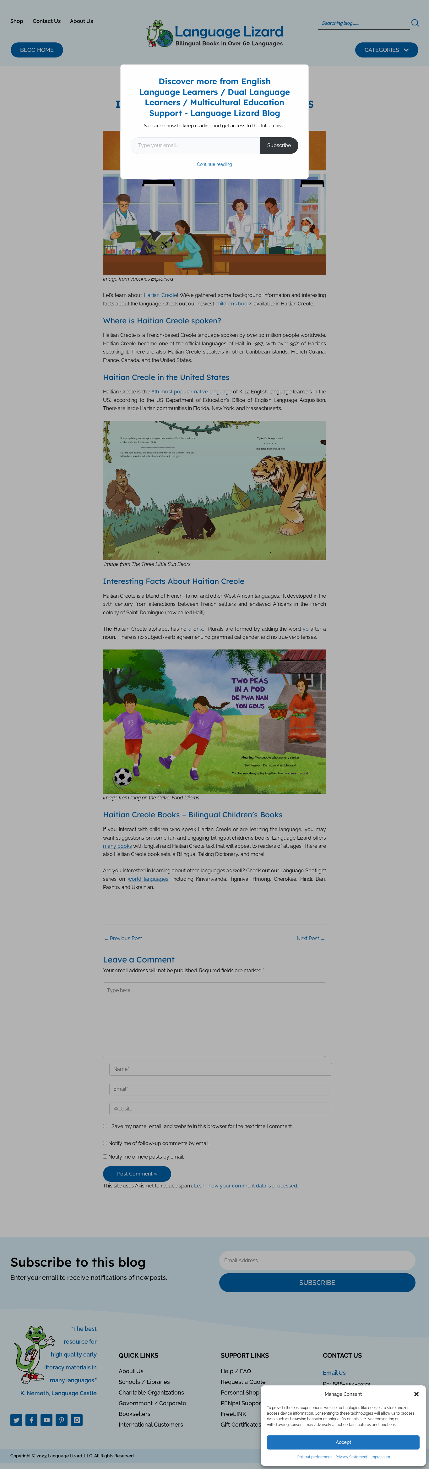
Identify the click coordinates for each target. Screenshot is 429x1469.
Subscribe (279, 145)
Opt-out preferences (314, 1457)
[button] (416, 1394)
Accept (343, 1442)
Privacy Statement (351, 1457)
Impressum (380, 1457)
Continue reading (214, 164)
